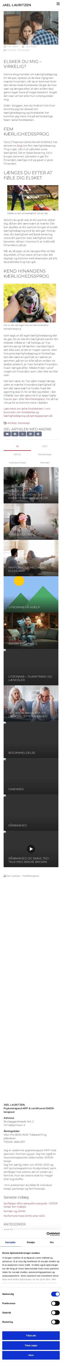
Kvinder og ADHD (15, 1211)
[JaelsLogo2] (18, 3)
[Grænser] (31, 776)
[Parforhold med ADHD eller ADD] (31, 558)
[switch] (55, 1303)
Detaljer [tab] (31, 1242)
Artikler (12, 50)
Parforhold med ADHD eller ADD (24, 1215)
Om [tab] (52, 1242)
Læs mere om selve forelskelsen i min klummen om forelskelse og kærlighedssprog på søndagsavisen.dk (28, 412)
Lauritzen (31, 46)
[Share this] (15, 434)
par (15, 399)
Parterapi (23, 50)
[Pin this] (38, 434)
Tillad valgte (31, 1345)
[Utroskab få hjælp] (31, 594)
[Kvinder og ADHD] (31, 521)
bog (19, 145)
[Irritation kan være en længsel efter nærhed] (31, 703)
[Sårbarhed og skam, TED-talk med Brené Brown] (31, 849)
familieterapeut (35, 399)
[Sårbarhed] (31, 812)
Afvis (31, 1355)
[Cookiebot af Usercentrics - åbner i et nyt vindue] (46, 1234)
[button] (58, 3)
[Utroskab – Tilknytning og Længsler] (31, 667)
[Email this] (7, 434)
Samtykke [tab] (10, 1242)
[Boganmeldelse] (31, 740)
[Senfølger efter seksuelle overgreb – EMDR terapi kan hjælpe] (31, 485)
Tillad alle (31, 1335)
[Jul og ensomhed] (31, 630)
